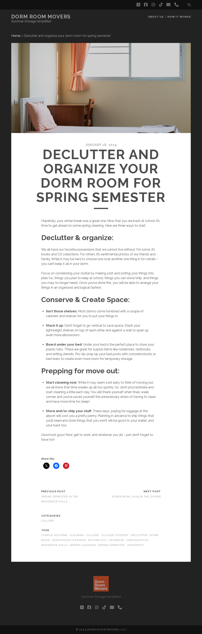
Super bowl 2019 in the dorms (136, 496)
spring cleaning (83, 545)
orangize (116, 540)
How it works (179, 16)
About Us (156, 16)
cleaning (77, 535)
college (47, 520)
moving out (97, 540)
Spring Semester (111, 545)
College (92, 535)
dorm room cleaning (69, 540)
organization (137, 540)
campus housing (54, 535)
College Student (115, 535)
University (135, 545)
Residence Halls (54, 545)
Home (15, 36)
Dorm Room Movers (41, 17)
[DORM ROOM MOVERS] (101, 590)
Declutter (139, 535)
